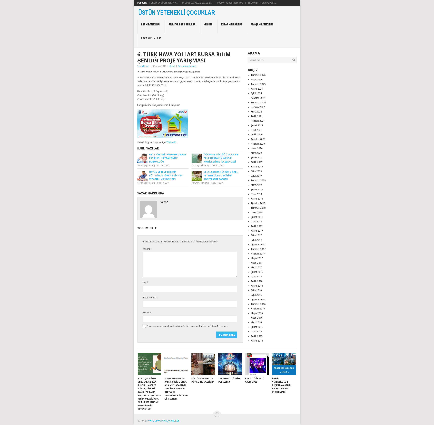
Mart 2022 (256, 111)
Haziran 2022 (258, 107)
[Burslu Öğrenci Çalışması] (257, 364)
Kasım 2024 (257, 88)
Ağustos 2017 (258, 244)
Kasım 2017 (257, 230)
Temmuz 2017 (258, 249)
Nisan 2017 (257, 262)
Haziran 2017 (258, 253)
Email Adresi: (150, 297)
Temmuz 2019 (258, 180)
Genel (208, 24)
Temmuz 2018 (258, 207)
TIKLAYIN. (171, 142)
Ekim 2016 (256, 290)
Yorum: (147, 248)
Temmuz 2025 (258, 84)
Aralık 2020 (257, 134)
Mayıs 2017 (257, 258)
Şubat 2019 (257, 189)
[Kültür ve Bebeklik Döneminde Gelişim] (203, 364)
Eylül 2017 (256, 240)
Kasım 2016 (257, 285)
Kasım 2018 (257, 198)
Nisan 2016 (257, 317)
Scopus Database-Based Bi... (197, 3)
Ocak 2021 (256, 130)
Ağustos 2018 (258, 203)
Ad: (145, 282)
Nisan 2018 (257, 212)
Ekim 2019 (256, 171)
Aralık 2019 (257, 162)
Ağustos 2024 (258, 98)
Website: (147, 312)
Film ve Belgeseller (182, 24)
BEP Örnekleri (150, 24)
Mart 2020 (256, 153)
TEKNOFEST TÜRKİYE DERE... (262, 3)
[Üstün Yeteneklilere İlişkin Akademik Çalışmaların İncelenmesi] (284, 364)
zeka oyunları (151, 38)
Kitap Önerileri (231, 24)
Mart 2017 (256, 267)
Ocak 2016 (256, 331)
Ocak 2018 (256, 221)
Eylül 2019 (256, 175)
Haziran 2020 (258, 143)
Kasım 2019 (257, 166)
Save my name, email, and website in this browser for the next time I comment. (188, 326)
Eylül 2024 (256, 93)
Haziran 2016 (258, 308)
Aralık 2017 (257, 226)
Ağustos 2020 (258, 139)
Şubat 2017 (257, 272)
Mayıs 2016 (257, 313)
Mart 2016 (256, 322)
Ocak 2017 (256, 276)
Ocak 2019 (256, 194)
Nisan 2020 (257, 148)
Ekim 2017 (256, 235)
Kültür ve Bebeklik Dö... (230, 3)
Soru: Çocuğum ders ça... (163, 3)
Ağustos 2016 (258, 299)
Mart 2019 (256, 185)
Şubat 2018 (257, 217)
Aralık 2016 (257, 281)
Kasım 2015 (257, 340)
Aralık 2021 (257, 116)
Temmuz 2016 (258, 304)
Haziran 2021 (258, 120)
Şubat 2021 (257, 125)
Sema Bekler (143, 66)
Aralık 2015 (257, 336)
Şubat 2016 (257, 327)
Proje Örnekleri (262, 24)
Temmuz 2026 (258, 75)
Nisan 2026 (257, 79)
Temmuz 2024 (258, 102)
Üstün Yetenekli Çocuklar (162, 421)
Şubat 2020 (257, 157)
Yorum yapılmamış (187, 66)
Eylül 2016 (256, 295)
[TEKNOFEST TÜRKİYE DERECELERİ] (230, 364)
